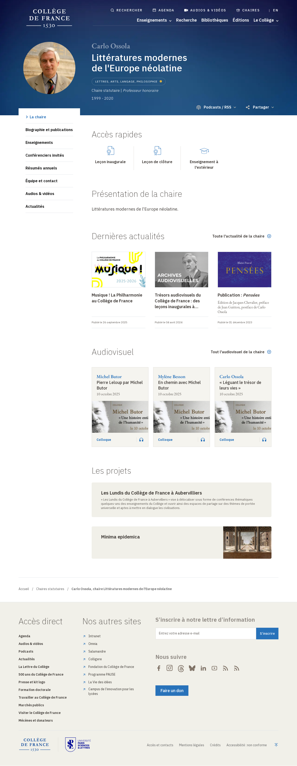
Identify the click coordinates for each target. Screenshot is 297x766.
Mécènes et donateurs (36, 720)
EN (275, 10)
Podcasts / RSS (217, 107)
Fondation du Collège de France (111, 667)
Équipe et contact (42, 180)
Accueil (24, 589)
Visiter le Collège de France (40, 713)
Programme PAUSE (102, 674)
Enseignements (39, 142)
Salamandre (97, 651)
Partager (261, 107)
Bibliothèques (214, 20)
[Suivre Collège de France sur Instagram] (170, 668)
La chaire (38, 117)
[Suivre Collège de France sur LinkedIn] (203, 668)
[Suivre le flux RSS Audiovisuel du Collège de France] (236, 668)
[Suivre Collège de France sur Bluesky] (192, 668)
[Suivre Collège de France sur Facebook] (158, 668)
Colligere (95, 659)
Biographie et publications (49, 129)
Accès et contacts (160, 745)
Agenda (166, 10)
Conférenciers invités (45, 155)
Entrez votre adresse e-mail (179, 633)
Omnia (92, 644)
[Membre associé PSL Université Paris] (78, 744)
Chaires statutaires (50, 589)
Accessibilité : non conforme (246, 745)
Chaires (251, 10)
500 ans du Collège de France (41, 674)
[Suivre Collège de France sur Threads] (181, 668)
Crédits (215, 745)
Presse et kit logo (32, 682)
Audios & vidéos (208, 10)
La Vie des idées (100, 682)
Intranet (94, 636)
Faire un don (172, 690)
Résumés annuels (41, 168)
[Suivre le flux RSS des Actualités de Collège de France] (225, 668)
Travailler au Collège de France (43, 697)
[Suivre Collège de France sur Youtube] (214, 668)
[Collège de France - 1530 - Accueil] (49, 18)
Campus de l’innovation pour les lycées (111, 691)
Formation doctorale (35, 690)
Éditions (241, 20)
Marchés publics (31, 705)
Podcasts (26, 651)
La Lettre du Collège (34, 667)
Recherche (186, 20)
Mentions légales (191, 745)
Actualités (35, 206)
